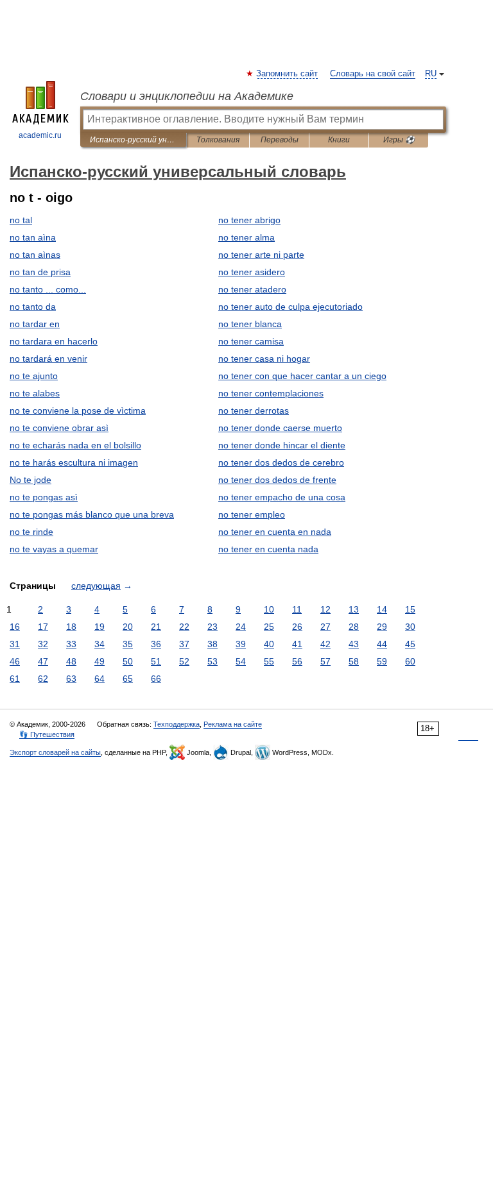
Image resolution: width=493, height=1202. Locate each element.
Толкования (217, 139)
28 (354, 627)
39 (241, 644)
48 (71, 661)
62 (43, 678)
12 (325, 609)
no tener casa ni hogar (264, 358)
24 (241, 627)
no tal (21, 220)
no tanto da (33, 306)
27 (325, 627)
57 (325, 661)
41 (297, 644)
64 (99, 678)
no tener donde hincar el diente (281, 445)
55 (269, 661)
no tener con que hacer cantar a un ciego (302, 376)
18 (71, 627)
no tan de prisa (40, 272)
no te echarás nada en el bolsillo (75, 445)
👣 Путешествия (46, 734)
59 (382, 661)
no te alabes (35, 393)
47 (43, 661)
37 (184, 644)
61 (15, 678)
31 (15, 644)
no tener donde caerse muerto (280, 428)
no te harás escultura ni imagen (74, 462)
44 (382, 644)
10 (269, 609)
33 (71, 644)
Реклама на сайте (232, 724)
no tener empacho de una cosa (281, 497)
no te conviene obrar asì (59, 428)
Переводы (279, 139)
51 (156, 661)
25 (269, 627)
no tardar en (35, 324)
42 (325, 644)
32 (43, 644)
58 (354, 661)
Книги (339, 139)
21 (156, 627)
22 (184, 627)
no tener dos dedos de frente (277, 480)
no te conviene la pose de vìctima (78, 410)
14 (382, 609)
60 (410, 661)
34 (99, 644)
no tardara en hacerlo (54, 341)
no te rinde (31, 532)
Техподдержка (176, 724)
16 (15, 627)
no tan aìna (33, 237)
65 (128, 678)
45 (410, 644)
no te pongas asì (44, 497)
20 (128, 627)
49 (99, 661)
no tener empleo (251, 514)
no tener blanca (250, 324)
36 (156, 644)
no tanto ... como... (48, 289)
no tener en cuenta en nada (274, 532)
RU (431, 73)
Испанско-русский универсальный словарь (133, 139)
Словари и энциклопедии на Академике (186, 96)
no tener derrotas (253, 410)
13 (354, 609)
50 (128, 661)
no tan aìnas (35, 255)
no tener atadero (252, 289)
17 (43, 627)
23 (212, 627)
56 (297, 661)
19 (99, 627)
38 (212, 644)
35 (128, 644)
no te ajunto (34, 376)
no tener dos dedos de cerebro (281, 462)
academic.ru (40, 135)
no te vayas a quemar (54, 549)
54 (241, 661)
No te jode (30, 480)
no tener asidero (251, 272)
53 (212, 661)
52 (184, 661)
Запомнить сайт (287, 73)
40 (269, 644)
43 (354, 644)
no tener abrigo (249, 220)
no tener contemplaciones (271, 393)
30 (410, 627)
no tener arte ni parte (261, 255)
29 (382, 627)
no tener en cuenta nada (268, 549)
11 (297, 609)
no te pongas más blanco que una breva (92, 514)
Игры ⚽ (399, 139)
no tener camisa (251, 341)
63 (71, 678)
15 (410, 609)
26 (297, 627)
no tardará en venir (48, 358)
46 (15, 661)
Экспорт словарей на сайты (55, 752)
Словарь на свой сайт (372, 73)
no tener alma (246, 237)
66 (156, 678)
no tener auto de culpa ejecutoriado (290, 306)
